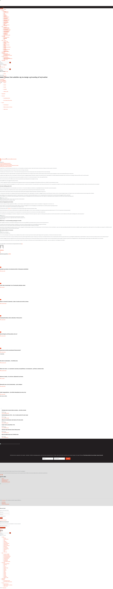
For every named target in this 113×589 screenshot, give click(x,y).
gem (3, 162)
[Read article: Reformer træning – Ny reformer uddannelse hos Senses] (56, 373)
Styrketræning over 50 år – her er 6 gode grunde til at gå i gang (15, 415)
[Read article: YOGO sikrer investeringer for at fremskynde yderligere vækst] (56, 277)
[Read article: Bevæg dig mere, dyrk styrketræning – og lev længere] (56, 381)
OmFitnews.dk (6, 104)
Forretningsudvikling (7, 29)
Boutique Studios (6, 44)
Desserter (5, 38)
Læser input (6, 109)
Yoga (4, 24)
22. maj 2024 (2, 378)
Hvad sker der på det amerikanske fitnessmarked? (10, 350)
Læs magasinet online (5, 479)
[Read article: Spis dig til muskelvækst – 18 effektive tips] (56, 357)
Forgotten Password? (3, 519)
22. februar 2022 (3, 335)
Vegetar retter (6, 577)
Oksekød (5, 75)
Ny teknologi (6, 32)
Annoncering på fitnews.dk (6, 481)
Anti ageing (5, 15)
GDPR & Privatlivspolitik (5, 504)
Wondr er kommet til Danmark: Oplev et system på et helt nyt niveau (14, 301)
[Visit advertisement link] (16, 5)
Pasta (4, 78)
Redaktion (2, 79)
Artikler (3, 7)
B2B (2, 40)
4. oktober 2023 (3, 386)
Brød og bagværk (6, 37)
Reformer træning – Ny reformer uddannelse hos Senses (11, 376)
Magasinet (3, 52)
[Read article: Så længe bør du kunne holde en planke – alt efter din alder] (57, 403)
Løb (4, 13)
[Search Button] (0, 61)
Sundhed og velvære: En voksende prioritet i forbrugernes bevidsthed (14, 269)
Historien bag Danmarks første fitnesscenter (11, 429)
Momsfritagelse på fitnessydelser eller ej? (8, 333)
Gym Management (7, 49)
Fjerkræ (5, 40)
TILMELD (68, 458)
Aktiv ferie (5, 25)
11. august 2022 (3, 319)
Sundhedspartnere (7, 54)
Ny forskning (6, 21)
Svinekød (5, 576)
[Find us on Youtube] (2, 8)
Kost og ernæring (6, 24)
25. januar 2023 (2, 80)
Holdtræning (6, 544)
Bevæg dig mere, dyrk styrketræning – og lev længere (11, 384)
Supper (5, 48)
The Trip (9, 208)
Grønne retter (6, 71)
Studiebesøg (6, 560)
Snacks (5, 47)
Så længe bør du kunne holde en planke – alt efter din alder (14, 410)
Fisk (4, 39)
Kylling (5, 73)
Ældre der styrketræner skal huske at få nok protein (12, 419)
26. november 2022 (3, 370)
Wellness (5, 23)
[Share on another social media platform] (0, 161)
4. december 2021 (3, 362)
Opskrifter (3, 60)
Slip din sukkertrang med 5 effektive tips (10, 434)
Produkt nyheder (6, 42)
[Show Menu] (0, 65)
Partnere (3, 53)
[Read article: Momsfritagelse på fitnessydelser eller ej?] (56, 326)
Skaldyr (5, 82)
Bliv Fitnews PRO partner (8, 55)
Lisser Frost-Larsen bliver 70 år (8, 424)
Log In (1, 529)
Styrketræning (6, 12)
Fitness (5, 9)
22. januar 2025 (3, 394)
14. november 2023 (3, 303)
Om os (3, 102)
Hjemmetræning (6, 543)
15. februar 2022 (3, 352)
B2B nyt (3, 478)
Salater (5, 80)
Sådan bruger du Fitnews (8, 58)
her (22, 243)
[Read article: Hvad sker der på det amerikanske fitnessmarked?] (56, 342)
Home (1, 75)
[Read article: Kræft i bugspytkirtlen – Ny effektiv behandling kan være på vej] (56, 389)
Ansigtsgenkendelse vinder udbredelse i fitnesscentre (11, 317)
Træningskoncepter (7, 561)
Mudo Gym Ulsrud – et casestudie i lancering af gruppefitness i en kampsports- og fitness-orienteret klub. (22, 368)
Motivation (5, 20)
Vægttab (5, 14)
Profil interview (6, 22)
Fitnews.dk (3, 500)
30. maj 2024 (2, 287)
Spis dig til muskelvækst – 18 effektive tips (9, 360)
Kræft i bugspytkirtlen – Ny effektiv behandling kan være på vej (13, 392)
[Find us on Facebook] (0, 8)
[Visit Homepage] (1, 0)
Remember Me (3, 516)
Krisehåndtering (6, 31)
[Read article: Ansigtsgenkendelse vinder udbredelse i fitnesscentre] (56, 309)
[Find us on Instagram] (1, 8)
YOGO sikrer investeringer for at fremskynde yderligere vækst (12, 285)
